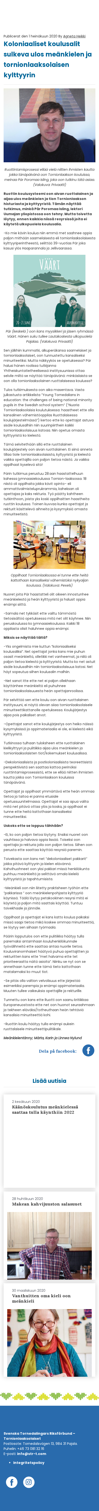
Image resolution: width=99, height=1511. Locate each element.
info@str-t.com (31, 1453)
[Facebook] (88, 1052)
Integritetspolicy (28, 1462)
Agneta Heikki (74, 36)
